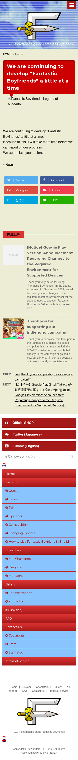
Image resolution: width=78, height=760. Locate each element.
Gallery (10, 584)
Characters (13, 550)
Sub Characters (20, 559)
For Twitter (17, 601)
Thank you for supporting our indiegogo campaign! (47, 326)
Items (13, 499)
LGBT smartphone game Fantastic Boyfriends (39, 731)
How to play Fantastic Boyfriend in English (39, 541)
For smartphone (20, 593)
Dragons (15, 567)
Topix (10, 164)
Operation (16, 516)
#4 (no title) (13, 610)
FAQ (8, 618)
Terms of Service (17, 661)
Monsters (15, 576)
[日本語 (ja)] (6, 463)
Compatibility (18, 525)
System (11, 482)
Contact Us (13, 627)
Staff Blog (16, 652)
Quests (14, 491)
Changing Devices (22, 533)
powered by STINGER (44, 752)
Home (10, 474)
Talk (11, 508)
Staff (12, 644)
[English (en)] (6, 466)
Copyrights (17, 635)
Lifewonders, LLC (36, 749)
